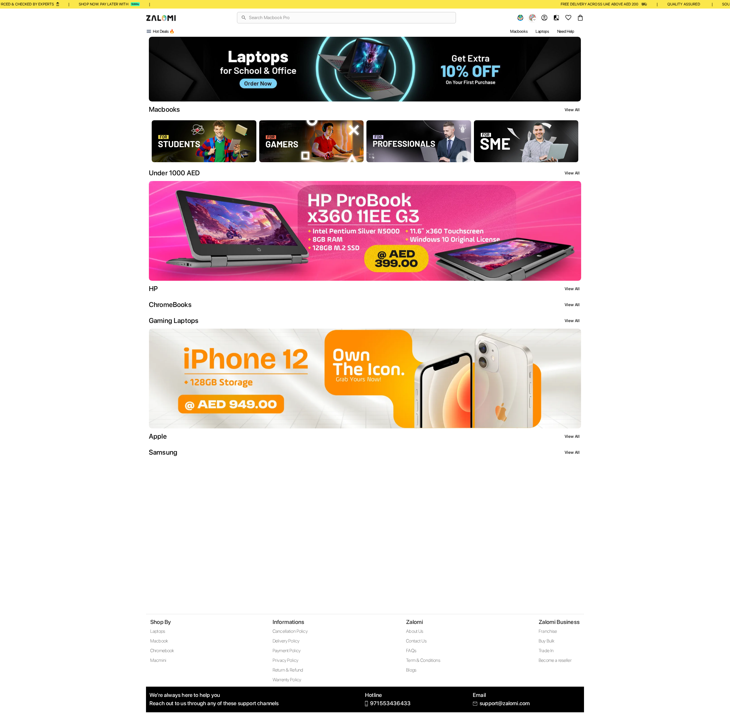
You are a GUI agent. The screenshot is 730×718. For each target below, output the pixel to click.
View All (572, 109)
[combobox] (350, 18)
